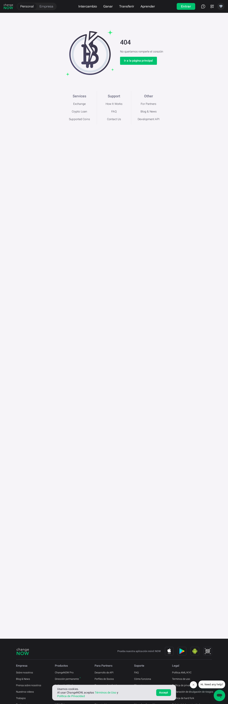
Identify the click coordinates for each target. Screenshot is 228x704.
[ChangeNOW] (8, 6)
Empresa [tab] (46, 6)
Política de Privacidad (71, 696)
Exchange (79, 104)
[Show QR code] (207, 651)
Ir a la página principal (138, 60)
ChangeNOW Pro (64, 672)
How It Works (114, 104)
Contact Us (114, 119)
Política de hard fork (183, 698)
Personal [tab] (27, 6)
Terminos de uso (181, 678)
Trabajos (21, 698)
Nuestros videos (25, 691)
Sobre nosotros (24, 672)
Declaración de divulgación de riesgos (192, 691)
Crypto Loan (79, 111)
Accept (163, 692)
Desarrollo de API (104, 672)
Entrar (186, 6)
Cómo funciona (142, 678)
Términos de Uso (105, 692)
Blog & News (149, 111)
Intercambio (87, 6)
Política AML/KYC (181, 672)
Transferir (126, 6)
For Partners (148, 104)
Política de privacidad (184, 685)
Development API (148, 119)
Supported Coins (79, 119)
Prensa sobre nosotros (28, 685)
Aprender (148, 6)
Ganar (108, 6)
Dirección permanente (67, 678)
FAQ (113, 111)
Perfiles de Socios (104, 678)
